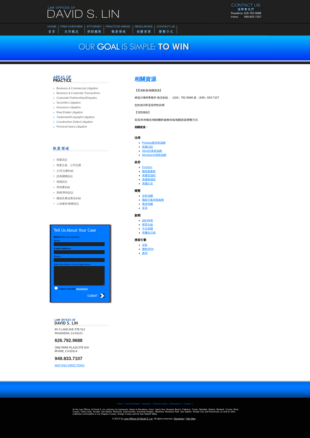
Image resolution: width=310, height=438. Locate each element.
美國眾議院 (149, 175)
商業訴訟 (62, 159)
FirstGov (147, 167)
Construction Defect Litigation (75, 121)
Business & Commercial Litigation (77, 88)
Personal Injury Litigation (72, 126)
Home (120, 404)
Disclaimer (179, 418)
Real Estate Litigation (70, 112)
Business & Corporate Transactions (78, 93)
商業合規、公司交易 (69, 165)
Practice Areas (160, 404)
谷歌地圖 (147, 195)
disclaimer (82, 289)
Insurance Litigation (69, 107)
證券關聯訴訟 (65, 176)
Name (57, 240)
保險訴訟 (62, 181)
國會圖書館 (149, 171)
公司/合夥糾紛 (65, 170)
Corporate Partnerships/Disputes (77, 97)
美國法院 (147, 146)
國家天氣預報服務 (153, 199)
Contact (187, 404)
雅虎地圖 (147, 204)
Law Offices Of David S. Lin (138, 418)
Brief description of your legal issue (72, 264)
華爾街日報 (149, 232)
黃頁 (145, 208)
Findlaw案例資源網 (153, 142)
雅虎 (145, 253)
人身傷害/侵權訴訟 (68, 203)
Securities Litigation (69, 102)
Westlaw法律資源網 (154, 155)
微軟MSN (148, 249)
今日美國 (147, 228)
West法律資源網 (152, 150)
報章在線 (147, 224)
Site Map (191, 418)
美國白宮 (147, 183)
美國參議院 (149, 179)
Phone (57, 256)
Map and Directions (69, 365)
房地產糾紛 (63, 187)
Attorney (146, 404)
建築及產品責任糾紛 (69, 198)
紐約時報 (147, 220)
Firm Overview (133, 404)
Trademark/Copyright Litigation (76, 117)
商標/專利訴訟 (65, 192)
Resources (175, 404)
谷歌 (145, 245)
